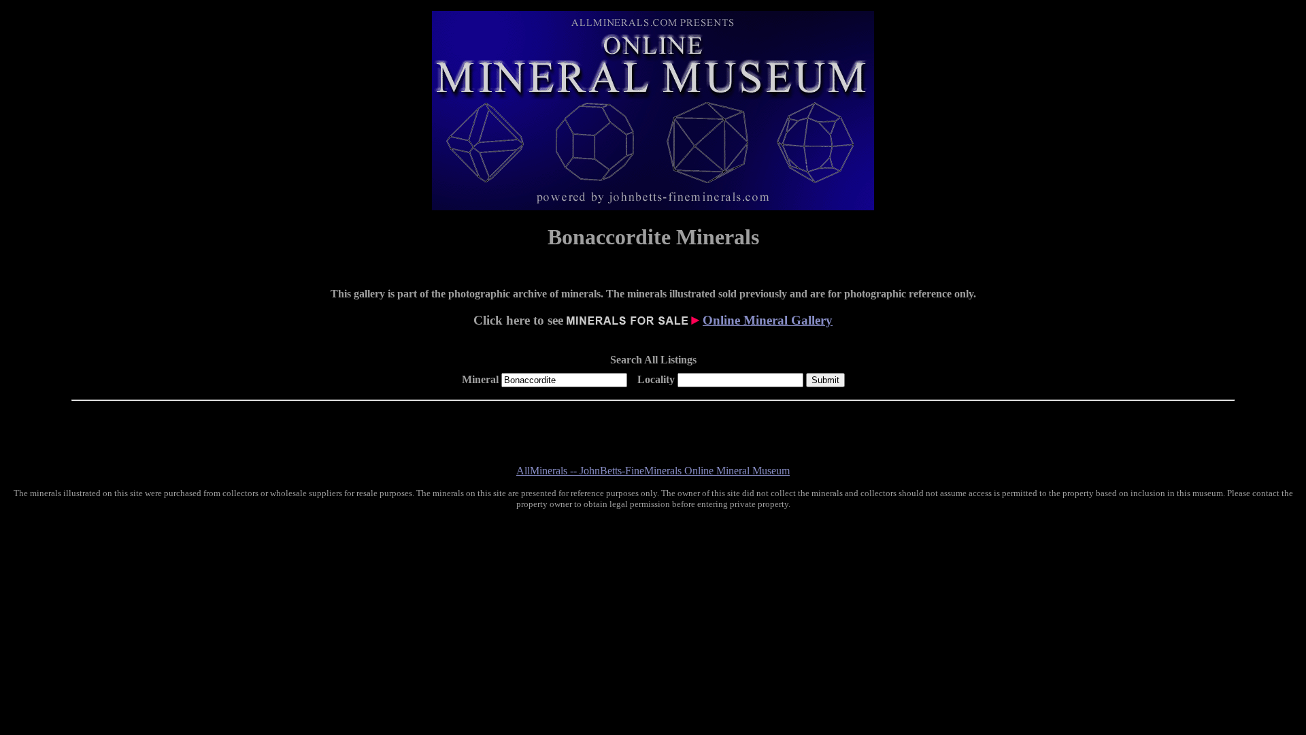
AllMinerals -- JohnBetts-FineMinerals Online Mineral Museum (653, 470)
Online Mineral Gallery (768, 320)
